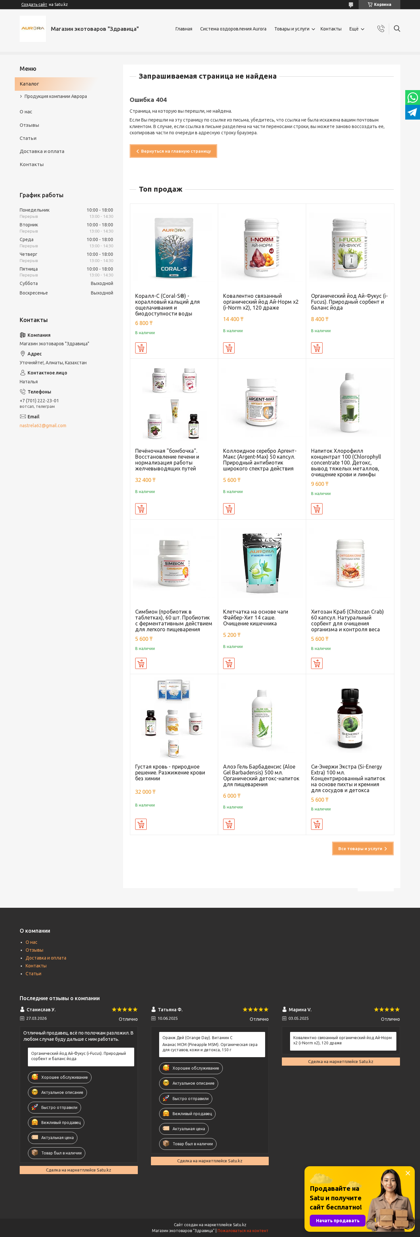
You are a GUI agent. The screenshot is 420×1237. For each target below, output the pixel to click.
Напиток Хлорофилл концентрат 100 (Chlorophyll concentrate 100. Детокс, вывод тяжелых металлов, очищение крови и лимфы (346, 462)
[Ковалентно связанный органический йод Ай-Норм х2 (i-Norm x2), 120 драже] (262, 247)
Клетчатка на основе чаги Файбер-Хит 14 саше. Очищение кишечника (255, 617)
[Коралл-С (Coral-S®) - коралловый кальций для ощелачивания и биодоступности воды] (174, 247)
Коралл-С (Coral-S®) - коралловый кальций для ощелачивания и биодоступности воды (167, 304)
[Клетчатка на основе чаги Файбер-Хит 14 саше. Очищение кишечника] (262, 563)
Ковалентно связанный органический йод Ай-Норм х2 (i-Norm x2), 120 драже (261, 302)
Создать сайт (34, 4)
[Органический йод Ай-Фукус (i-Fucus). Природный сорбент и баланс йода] (350, 247)
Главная (184, 28)
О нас (26, 111)
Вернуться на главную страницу (176, 151)
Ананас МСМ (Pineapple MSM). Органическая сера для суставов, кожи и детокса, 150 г (210, 1047)
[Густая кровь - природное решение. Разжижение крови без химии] (174, 718)
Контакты (331, 28)
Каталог (29, 83)
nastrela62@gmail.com (43, 425)
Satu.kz (239, 1225)
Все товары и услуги (360, 848)
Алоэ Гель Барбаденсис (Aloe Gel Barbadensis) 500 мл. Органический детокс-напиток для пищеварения (261, 775)
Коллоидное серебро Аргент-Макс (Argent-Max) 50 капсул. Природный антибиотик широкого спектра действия (260, 459)
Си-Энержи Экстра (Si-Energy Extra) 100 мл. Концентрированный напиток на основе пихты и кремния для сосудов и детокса (348, 778)
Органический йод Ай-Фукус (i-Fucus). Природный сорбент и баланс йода (349, 302)
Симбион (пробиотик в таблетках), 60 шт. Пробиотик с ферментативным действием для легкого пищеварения (173, 620)
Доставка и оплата (42, 151)
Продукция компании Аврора (56, 96)
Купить (141, 347)
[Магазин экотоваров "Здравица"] (33, 29)
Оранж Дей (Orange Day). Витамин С (197, 1038)
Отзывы (29, 125)
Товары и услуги (291, 28)
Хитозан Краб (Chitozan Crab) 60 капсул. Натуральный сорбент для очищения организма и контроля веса (347, 620)
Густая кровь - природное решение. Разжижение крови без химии (170, 772)
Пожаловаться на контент (243, 1230)
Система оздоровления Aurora (233, 28)
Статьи (28, 138)
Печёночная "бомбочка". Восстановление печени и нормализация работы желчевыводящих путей (167, 459)
